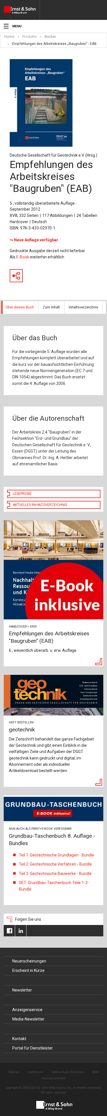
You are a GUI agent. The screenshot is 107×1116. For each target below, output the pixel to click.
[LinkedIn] (20, 930)
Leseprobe (22, 494)
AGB (95, 1072)
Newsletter (22, 990)
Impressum (35, 1072)
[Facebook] (9, 930)
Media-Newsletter (28, 1019)
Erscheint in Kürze (28, 970)
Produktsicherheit (53, 1078)
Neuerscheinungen (29, 961)
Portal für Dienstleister (32, 1048)
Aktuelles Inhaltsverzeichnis (40, 505)
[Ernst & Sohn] (22, 10)
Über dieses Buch (20, 307)
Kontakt (19, 1038)
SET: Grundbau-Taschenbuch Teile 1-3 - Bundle (54, 885)
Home (9, 37)
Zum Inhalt (51, 307)
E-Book (22, 257)
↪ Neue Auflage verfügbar (34, 240)
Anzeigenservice (27, 1009)
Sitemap (14, 1072)
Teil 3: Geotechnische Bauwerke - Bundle (55, 873)
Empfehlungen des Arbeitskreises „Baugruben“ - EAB (54, 44)
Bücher (50, 37)
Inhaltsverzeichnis (83, 307)
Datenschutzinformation (68, 1072)
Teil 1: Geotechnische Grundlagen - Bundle (56, 855)
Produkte (29, 37)
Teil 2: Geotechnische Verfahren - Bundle (55, 864)
